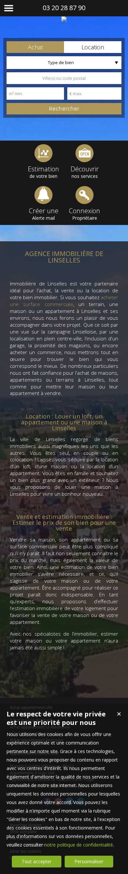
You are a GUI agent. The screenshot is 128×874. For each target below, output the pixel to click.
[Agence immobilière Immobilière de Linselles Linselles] (64, 19)
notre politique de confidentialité (78, 845)
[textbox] (64, 78)
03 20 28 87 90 (64, 7)
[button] (35, 47)
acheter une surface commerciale (64, 300)
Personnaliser (89, 861)
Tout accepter (37, 861)
